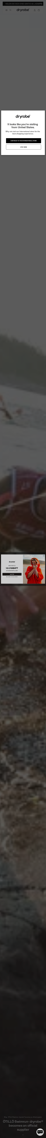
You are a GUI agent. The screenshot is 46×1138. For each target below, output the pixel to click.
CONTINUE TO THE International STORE (23, 141)
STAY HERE (23, 147)
